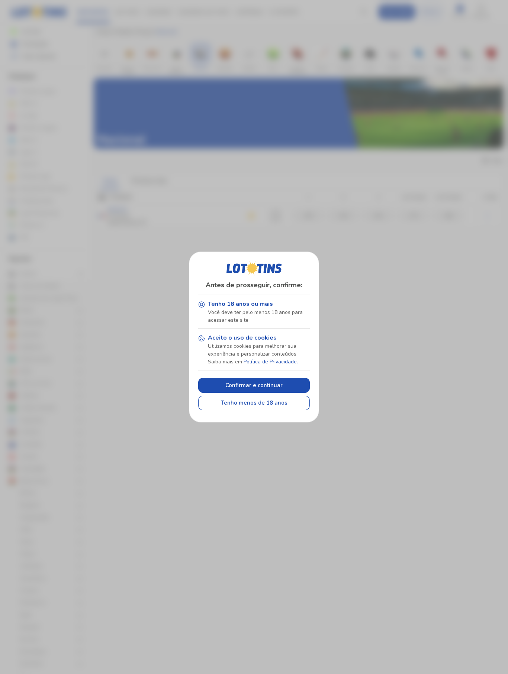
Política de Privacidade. (271, 361)
